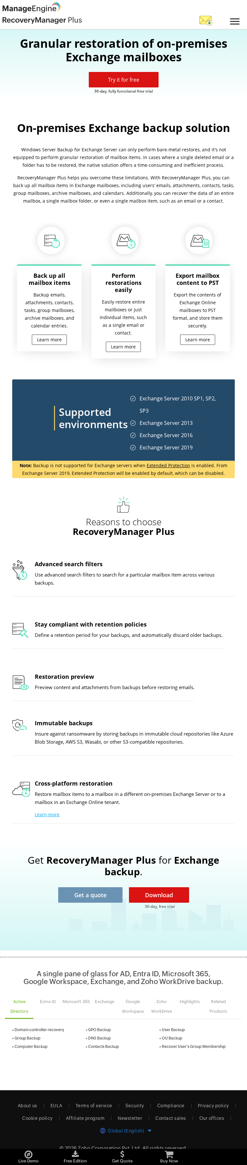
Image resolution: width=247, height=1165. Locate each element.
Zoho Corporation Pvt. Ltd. (109, 1148)
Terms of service (94, 1105)
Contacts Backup (103, 1046)
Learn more (47, 814)
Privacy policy (213, 1105)
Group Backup (27, 1038)
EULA (56, 1105)
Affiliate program (85, 1118)
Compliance (171, 1105)
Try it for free (123, 79)
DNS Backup (99, 1038)
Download (159, 895)
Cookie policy (37, 1118)
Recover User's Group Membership (194, 1046)
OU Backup (172, 1038)
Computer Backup (31, 1046)
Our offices (211, 1118)
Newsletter (130, 1118)
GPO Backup (99, 1030)
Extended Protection (168, 465)
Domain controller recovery (39, 1030)
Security (134, 1105)
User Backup (173, 1030)
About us (27, 1105)
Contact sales (170, 1118)
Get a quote (90, 895)
